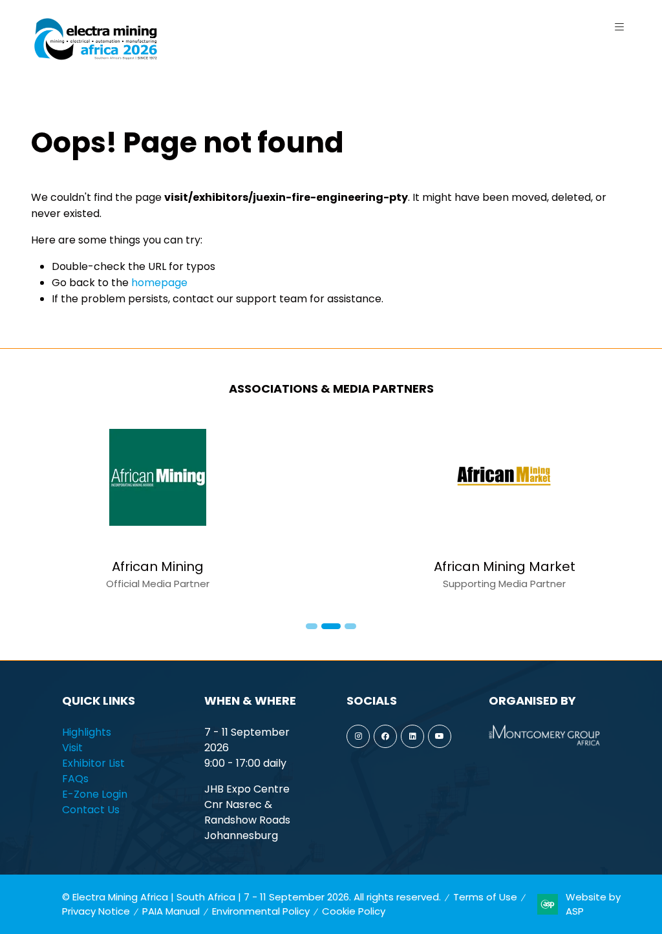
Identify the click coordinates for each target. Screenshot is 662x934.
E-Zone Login (94, 794)
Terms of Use (485, 897)
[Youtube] (439, 736)
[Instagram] (358, 736)
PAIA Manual (171, 911)
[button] (619, 27)
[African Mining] (158, 510)
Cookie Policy (353, 911)
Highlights (86, 732)
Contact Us (91, 809)
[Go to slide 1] (311, 626)
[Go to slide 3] (350, 626)
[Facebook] (385, 736)
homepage (159, 282)
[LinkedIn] (412, 736)
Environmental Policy (261, 911)
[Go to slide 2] (331, 626)
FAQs (75, 778)
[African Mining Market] (504, 510)
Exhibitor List (93, 763)
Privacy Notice (96, 911)
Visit (72, 747)
